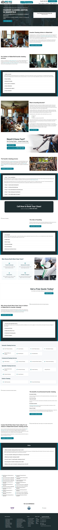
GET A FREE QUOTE (52, 1)
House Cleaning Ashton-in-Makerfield (8, 477)
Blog (51, 3)
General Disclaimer (30, 519)
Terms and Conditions (31, 518)
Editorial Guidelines (30, 522)
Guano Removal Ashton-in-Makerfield (22, 492)
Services (47, 3)
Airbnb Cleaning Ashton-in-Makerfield (8, 480)
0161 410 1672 (44, 1)
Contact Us (55, 3)
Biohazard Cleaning (19, 525)
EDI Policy (29, 526)
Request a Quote (11, 145)
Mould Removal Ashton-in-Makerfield (8, 486)
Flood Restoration (7, 526)
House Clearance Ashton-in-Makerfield (22, 493)
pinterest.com (43, 521)
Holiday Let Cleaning (8, 527)
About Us (37, 520)
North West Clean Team (35, 226)
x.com (43, 523)
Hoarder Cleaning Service (36, 45)
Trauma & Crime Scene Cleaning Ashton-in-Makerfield (21, 480)
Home (40, 3)
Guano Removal (19, 526)
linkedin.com (44, 524)
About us (43, 3)
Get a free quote (34, 129)
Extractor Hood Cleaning (20, 527)
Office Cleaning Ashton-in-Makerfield (8, 479)
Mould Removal (7, 525)
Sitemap (37, 523)
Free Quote (37, 519)
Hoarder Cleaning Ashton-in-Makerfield (22, 484)
